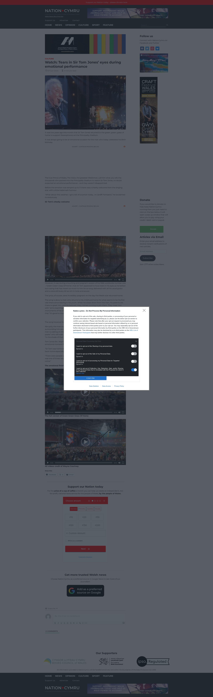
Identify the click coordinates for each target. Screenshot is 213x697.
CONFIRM (90, 378)
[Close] (145, 311)
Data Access (106, 386)
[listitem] (106, 341)
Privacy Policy (119, 386)
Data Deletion (94, 386)
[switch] (134, 346)
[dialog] (106, 348)
